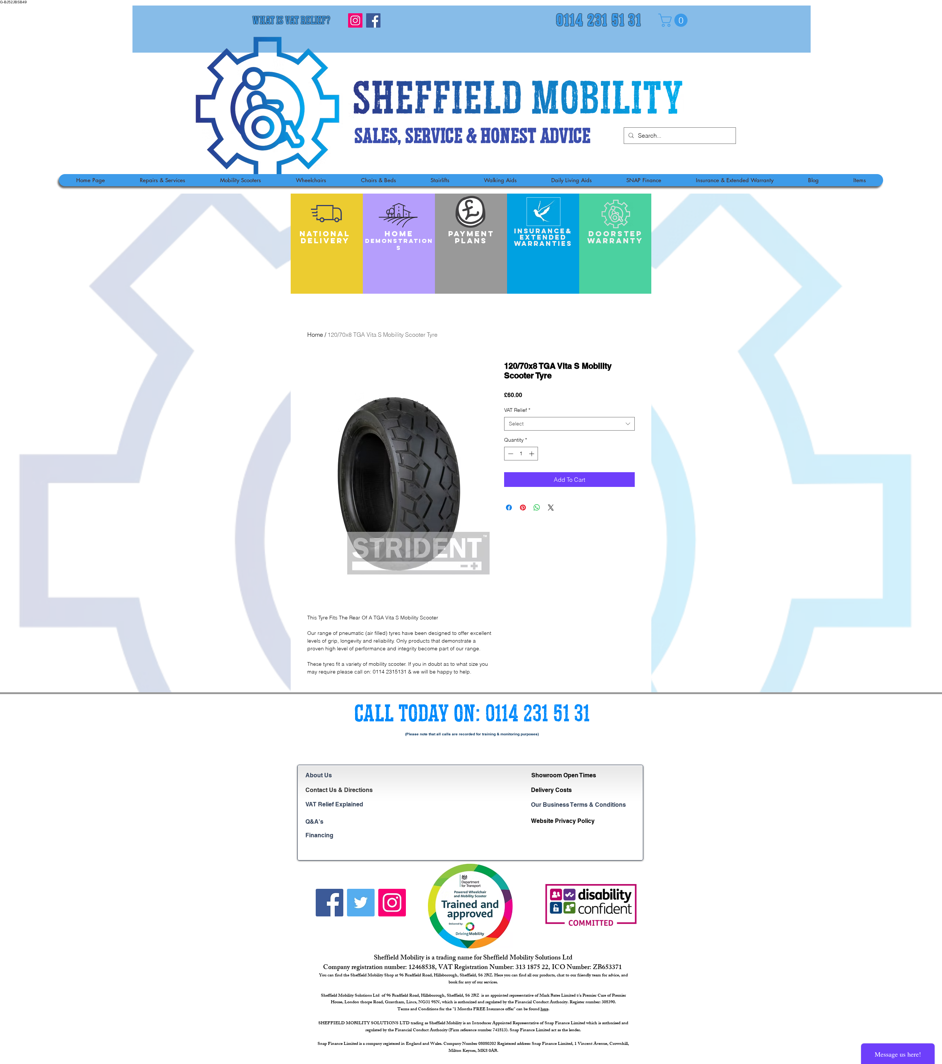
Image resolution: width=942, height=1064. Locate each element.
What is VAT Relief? (291, 21)
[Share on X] (550, 507)
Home (315, 334)
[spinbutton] (521, 453)
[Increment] (532, 453)
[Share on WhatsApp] (536, 507)
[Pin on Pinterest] (522, 507)
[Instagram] (355, 20)
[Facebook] (373, 20)
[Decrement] (509, 453)
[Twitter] (361, 902)
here (544, 1009)
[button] (674, 20)
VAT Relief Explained (334, 804)
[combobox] (569, 424)
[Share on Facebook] (508, 507)
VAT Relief (517, 410)
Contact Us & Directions (339, 789)
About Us (318, 775)
